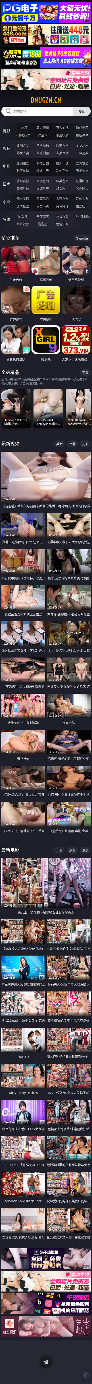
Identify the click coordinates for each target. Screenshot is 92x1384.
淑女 (72, 850)
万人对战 (62, 128)
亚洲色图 (42, 181)
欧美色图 (62, 181)
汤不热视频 (82, 216)
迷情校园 (23, 206)
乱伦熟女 (62, 171)
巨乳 (72, 444)
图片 (6, 184)
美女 (59, 444)
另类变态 (82, 171)
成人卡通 (62, 163)
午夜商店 (42, 216)
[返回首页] (86, 1375)
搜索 (82, 111)
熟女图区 (62, 188)
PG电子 (23, 128)
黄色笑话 (62, 206)
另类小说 (42, 206)
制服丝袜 (23, 171)
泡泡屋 (42, 224)
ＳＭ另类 (82, 153)
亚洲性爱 (23, 163)
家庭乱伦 (42, 198)
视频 (6, 148)
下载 (85, 373)
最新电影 (10, 850)
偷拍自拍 (42, 163)
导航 (6, 219)
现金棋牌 (62, 135)
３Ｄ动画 (82, 145)
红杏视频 (23, 224)
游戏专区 (82, 128)
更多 (85, 444)
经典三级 (42, 171)
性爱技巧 (82, 206)
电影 (6, 166)
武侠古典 (82, 198)
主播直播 (62, 153)
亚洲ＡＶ (23, 145)
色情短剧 (62, 224)
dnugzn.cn (46, 100)
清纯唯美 (42, 188)
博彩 (6, 130)
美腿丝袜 (23, 188)
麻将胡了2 (23, 135)
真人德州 (42, 128)
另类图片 (82, 188)
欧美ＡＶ (62, 145)
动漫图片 (82, 181)
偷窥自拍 (23, 181)
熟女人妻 (23, 153)
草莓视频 (62, 216)
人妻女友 (62, 198)
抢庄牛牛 (82, 135)
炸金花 (42, 135)
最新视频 (10, 444)
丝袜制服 (42, 153)
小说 (6, 201)
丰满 (59, 850)
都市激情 (23, 198)
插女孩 (22, 216)
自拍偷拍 (42, 145)
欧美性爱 (82, 163)
